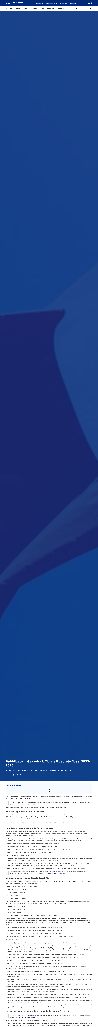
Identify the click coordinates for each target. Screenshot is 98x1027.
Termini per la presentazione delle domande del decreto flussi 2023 (26, 799)
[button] (73, 3)
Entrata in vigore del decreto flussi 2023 (19, 790)
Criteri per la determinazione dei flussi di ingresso (21, 793)
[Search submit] (90, 8)
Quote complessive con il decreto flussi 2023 (20, 796)
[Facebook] (91, 3)
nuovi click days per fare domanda (25, 813)
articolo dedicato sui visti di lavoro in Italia (53, 882)
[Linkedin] (89, 3)
